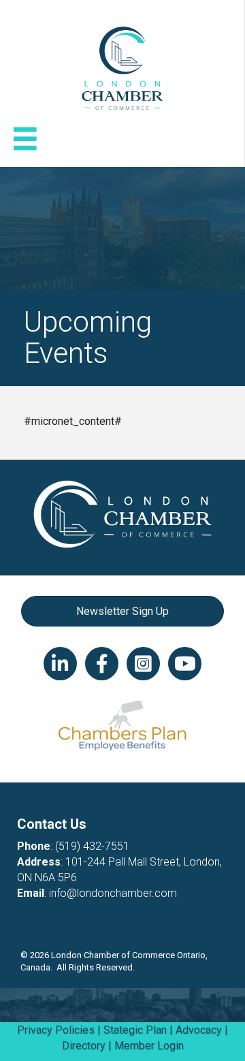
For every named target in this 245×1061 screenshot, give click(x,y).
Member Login (149, 1045)
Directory (83, 1045)
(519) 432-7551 (92, 846)
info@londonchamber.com (113, 893)
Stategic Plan (135, 1030)
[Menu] (25, 139)
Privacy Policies (56, 1030)
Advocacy (199, 1030)
